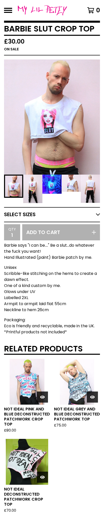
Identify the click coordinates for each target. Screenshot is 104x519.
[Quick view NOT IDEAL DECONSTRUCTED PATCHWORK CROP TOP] (42, 477)
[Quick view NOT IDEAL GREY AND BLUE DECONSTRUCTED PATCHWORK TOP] (92, 397)
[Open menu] (8, 10)
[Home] (45, 10)
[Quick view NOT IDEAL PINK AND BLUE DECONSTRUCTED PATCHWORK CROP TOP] (42, 397)
